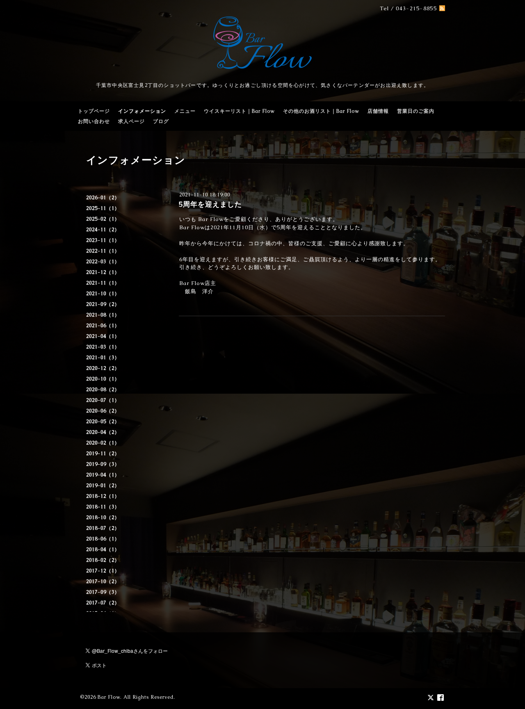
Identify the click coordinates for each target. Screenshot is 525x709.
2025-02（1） (103, 219)
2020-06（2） (103, 411)
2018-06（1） (103, 539)
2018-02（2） (103, 560)
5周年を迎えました (210, 204)
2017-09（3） (103, 592)
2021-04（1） (103, 336)
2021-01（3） (103, 357)
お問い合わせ (94, 121)
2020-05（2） (103, 421)
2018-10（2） (103, 517)
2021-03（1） (103, 347)
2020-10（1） (103, 379)
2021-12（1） (103, 272)
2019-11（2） (103, 453)
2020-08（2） (103, 389)
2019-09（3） (103, 464)
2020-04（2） (103, 432)
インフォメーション (142, 111)
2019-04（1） (103, 475)
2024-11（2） (103, 229)
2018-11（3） (103, 507)
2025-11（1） (103, 208)
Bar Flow (109, 697)
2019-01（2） (103, 485)
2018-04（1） (103, 549)
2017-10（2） (103, 581)
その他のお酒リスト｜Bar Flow (321, 111)
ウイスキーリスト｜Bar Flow (239, 111)
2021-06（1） (103, 325)
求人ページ (131, 121)
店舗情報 (378, 111)
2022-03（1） (103, 261)
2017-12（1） (103, 571)
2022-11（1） (103, 251)
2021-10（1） (103, 293)
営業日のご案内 (415, 111)
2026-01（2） (103, 197)
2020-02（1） (103, 443)
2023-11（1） (103, 240)
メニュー (185, 111)
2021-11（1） (103, 283)
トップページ (94, 111)
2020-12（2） (103, 368)
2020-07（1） (103, 400)
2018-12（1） (103, 496)
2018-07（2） (103, 528)
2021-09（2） (103, 304)
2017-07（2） (103, 603)
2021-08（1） (103, 315)
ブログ (161, 121)
